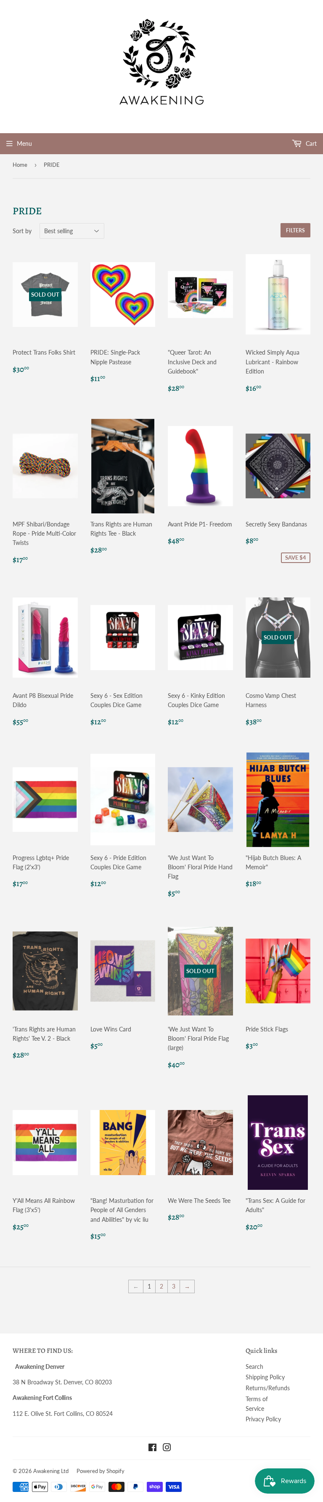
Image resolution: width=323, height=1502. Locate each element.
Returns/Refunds (268, 1388)
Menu (24, 143)
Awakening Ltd (51, 1471)
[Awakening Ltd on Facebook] (152, 1448)
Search (254, 1366)
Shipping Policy (265, 1377)
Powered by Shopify (100, 1471)
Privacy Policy (263, 1419)
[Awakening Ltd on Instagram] (167, 1448)
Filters (295, 230)
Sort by (22, 230)
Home (20, 164)
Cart (310, 143)
